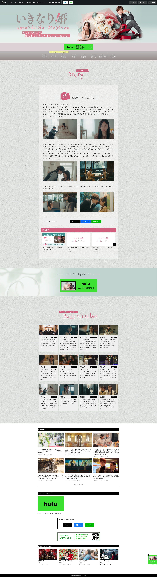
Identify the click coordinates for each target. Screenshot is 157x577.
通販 (59, 2)
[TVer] (65, 2)
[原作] (73, 56)
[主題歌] (83, 56)
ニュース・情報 (17, 2)
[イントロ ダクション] (44, 56)
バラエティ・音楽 (27, 2)
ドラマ (10, 2)
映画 (34, 2)
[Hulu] (78, 47)
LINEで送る (96, 221)
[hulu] (71, 2)
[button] (114, 244)
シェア (87, 221)
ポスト (76, 221)
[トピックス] (113, 56)
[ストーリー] (54, 56)
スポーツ (38, 2)
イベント (54, 2)
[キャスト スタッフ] (93, 56)
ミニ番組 (48, 2)
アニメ (43, 2)
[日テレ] (3, 2)
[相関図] (64, 56)
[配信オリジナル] (103, 56)
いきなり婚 (78, 24)
